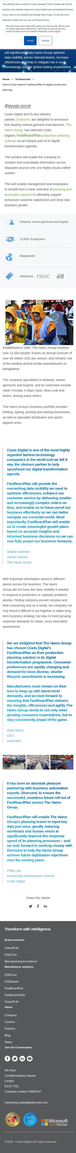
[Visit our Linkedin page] (45, 906)
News (8, 1042)
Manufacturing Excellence (21, 961)
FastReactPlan (14, 988)
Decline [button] (45, 40)
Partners (10, 1028)
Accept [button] (30, 40)
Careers (10, 1021)
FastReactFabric (15, 995)
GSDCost (11, 954)
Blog (7, 1035)
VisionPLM (11, 948)
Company (11, 1015)
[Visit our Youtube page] (30, 1058)
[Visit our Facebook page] (38, 906)
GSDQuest (11, 981)
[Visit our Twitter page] (30, 906)
